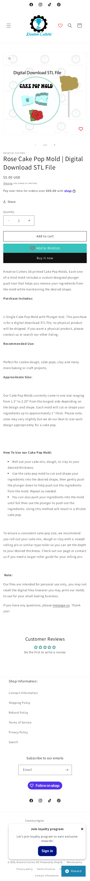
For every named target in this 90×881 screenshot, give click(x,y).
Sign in (47, 851)
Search (13, 742)
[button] (9, 25)
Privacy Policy (18, 732)
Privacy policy (25, 869)
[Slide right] (54, 145)
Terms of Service (20, 722)
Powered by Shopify (51, 862)
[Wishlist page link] (60, 25)
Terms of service (46, 869)
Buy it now (45, 258)
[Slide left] (35, 145)
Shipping (7, 183)
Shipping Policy (19, 703)
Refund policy (74, 862)
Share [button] (12, 202)
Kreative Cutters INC (28, 862)
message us (61, 605)
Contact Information (23, 693)
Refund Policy (18, 713)
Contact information (47, 875)
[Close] (82, 829)
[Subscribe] (67, 770)
